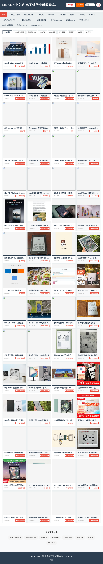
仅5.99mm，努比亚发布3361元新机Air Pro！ (45, 128)
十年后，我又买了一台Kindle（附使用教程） (70, 290)
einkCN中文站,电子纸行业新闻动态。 (30, 5)
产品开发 (92, 15)
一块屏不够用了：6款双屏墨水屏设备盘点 (43, 96)
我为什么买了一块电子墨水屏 (39, 355)
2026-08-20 (32, 66)
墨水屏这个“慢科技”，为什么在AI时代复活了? (45, 258)
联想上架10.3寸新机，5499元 (14, 225)
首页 (3, 15)
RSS (81, 5)
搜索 (98, 5)
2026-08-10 (7, 488)
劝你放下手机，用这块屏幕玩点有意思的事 (19, 355)
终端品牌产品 (28, 15)
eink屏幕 (51, 15)
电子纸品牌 (62, 15)
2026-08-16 (81, 98)
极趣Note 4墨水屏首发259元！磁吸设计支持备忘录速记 (24, 388)
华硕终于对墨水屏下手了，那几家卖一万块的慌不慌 (47, 388)
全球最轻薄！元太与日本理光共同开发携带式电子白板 (47, 518)
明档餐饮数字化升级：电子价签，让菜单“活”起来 (46, 290)
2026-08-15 (7, 196)
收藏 (71, 5)
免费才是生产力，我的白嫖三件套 (16, 258)
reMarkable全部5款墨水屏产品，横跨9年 (19, 453)
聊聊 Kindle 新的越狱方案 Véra (65, 355)
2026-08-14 (7, 293)
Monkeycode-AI (36, 25)
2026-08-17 (7, 98)
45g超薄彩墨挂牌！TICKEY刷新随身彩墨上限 (45, 193)
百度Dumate (70, 20)
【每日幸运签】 (41, 20)
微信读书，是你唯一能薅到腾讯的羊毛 (67, 193)
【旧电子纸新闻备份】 (9, 20)
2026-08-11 (7, 390)
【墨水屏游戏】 (26, 20)
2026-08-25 (7, 66)
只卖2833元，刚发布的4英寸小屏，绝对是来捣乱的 (71, 225)
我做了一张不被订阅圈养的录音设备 (66, 453)
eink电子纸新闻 (15, 15)
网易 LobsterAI (22, 25)
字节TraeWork (84, 20)
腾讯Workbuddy (56, 20)
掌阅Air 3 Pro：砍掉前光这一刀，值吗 (18, 323)
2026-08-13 (81, 325)
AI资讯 (82, 15)
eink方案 (41, 15)
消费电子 (73, 15)
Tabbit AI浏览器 (7, 25)
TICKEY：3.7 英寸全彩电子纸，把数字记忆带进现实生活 (48, 323)
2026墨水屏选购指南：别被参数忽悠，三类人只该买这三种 (74, 420)
